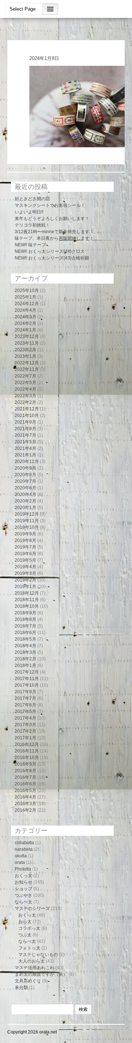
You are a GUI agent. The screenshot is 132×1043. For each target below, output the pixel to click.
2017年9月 (25, 691)
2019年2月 (25, 580)
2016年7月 (25, 777)
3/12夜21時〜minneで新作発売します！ (54, 231)
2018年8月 (25, 619)
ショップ (23, 888)
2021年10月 (27, 415)
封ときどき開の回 (32, 198)
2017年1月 (25, 737)
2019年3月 (25, 573)
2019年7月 (25, 547)
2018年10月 (27, 606)
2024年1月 (25, 330)
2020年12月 (27, 461)
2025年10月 (27, 290)
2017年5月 (25, 711)
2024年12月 (27, 303)
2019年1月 (25, 586)
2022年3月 (25, 395)
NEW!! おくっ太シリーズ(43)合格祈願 (52, 258)
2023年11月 (27, 343)
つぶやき (23, 895)
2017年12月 (27, 672)
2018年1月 (25, 665)
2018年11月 (27, 599)
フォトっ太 (29, 948)
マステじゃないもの (38, 954)
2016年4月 (25, 797)
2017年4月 (25, 718)
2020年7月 (25, 481)
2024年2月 (25, 323)
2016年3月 (25, 803)
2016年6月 (25, 783)
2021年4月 (25, 448)
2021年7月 (25, 435)
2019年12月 (27, 514)
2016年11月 (27, 751)
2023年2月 (25, 349)
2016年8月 (25, 770)
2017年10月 (27, 685)
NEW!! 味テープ (30, 244)
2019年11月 (27, 520)
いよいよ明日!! (29, 212)
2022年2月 (25, 402)
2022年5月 (25, 382)
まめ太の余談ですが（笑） (41, 974)
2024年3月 (25, 316)
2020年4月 (25, 494)
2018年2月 (25, 658)
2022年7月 (25, 376)
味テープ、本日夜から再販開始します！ (54, 238)
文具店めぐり (28, 980)
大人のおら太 (31, 961)
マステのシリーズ (32, 908)
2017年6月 (25, 705)
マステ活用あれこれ (34, 967)
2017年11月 (27, 678)
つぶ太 (25, 934)
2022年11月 (27, 369)
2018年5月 (25, 639)
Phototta (23, 869)
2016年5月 (25, 790)
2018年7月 (25, 626)
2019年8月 (25, 540)
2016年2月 (25, 810)
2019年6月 (25, 553)
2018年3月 (25, 652)
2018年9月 (25, 612)
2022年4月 (25, 389)
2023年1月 (25, 356)
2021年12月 (27, 408)
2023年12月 (27, 336)
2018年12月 (27, 593)
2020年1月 (25, 507)
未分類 (21, 987)
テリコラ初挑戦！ (32, 225)
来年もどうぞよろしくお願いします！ (52, 218)
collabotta (24, 842)
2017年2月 (25, 731)
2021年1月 (25, 455)
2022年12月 (27, 362)
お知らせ (23, 882)
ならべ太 (23, 901)
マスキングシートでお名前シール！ (50, 205)
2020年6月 (25, 487)
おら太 (25, 921)
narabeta (24, 849)
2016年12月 (27, 744)
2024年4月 (25, 310)
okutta (21, 855)
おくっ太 (23, 875)
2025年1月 (25, 297)
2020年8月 (25, 474)
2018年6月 (25, 632)
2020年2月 (25, 501)
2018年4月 (25, 645)
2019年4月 (25, 566)
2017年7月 (25, 698)
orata (20, 862)
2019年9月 (25, 533)
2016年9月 (25, 764)
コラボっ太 (29, 928)
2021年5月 (25, 441)
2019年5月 (25, 560)
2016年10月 (27, 757)
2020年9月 (25, 468)
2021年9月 (25, 422)
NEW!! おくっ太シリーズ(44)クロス (50, 251)
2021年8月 (25, 428)
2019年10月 (27, 527)
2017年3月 (25, 724)
